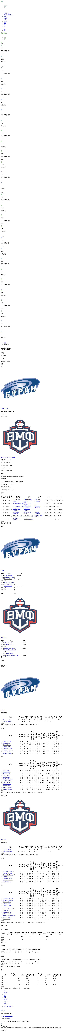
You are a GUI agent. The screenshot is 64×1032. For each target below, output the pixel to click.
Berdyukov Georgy (7, 871)
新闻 (5, 16)
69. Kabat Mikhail (8, 575)
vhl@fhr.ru (7, 1018)
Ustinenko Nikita (7, 753)
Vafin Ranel (6, 770)
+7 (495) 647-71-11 (7, 1016)
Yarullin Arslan (6, 881)
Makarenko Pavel (7, 782)
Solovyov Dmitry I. (7, 787)
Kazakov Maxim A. (7, 779)
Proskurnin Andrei (7, 917)
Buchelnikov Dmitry (8, 900)
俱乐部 (5, 21)
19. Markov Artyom (9, 577)
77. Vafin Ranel (8, 579)
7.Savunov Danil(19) (37, 506)
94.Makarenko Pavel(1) (27, 503)
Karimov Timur (6, 746)
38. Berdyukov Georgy (10, 648)
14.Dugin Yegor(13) (18, 503)
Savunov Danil (6, 919)
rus (4, 29)
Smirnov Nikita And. (8, 880)
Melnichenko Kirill (7, 910)
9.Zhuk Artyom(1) (17, 516)
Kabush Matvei (6, 903)
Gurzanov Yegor (7, 902)
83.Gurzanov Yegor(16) (38, 500)
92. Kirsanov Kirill (8, 644)
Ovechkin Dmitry (7, 912)
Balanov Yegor (6, 743)
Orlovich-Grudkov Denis (9, 915)
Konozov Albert (7, 905)
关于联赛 (6, 14)
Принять (3, 1030)
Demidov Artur (6, 772)
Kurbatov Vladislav (7, 908)
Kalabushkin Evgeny (8, 875)
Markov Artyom (7, 784)
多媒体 (5, 18)
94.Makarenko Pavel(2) (38, 516)
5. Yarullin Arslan (8, 642)
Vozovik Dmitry (7, 745)
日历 (5, 19)
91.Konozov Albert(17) (27, 509)
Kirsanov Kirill (6, 876)
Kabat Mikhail (6, 777)
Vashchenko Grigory (8, 873)
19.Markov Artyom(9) (37, 512)
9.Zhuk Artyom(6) (28, 519)
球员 (5, 23)
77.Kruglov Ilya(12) (18, 506)
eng (5, 30)
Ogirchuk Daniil (7, 914)
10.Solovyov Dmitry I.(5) (16, 519)
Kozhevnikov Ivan (7, 748)
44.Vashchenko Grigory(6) (27, 506)
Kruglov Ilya (6, 907)
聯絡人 (11, 14)
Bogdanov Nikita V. (8, 849)
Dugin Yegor (6, 773)
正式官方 (6, 13)
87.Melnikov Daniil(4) (16, 512)
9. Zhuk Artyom (8, 584)
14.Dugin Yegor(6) (28, 516)
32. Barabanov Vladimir (10, 649)
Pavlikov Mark (6, 751)
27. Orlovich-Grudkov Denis (11, 655)
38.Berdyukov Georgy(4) (16, 500)
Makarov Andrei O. (7, 721)
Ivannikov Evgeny (7, 851)
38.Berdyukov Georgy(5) (16, 509)
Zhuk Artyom (6, 775)
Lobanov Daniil (7, 780)
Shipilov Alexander (7, 789)
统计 (5, 26)
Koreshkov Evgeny (7, 878)
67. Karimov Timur (9, 582)
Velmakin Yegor (7, 719)
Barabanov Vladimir (8, 898)
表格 (5, 24)
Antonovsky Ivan (7, 741)
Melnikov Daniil (7, 785)
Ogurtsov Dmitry (7, 750)
